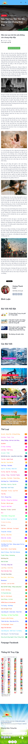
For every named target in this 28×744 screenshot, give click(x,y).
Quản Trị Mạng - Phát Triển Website (14, 552)
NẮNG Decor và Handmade (14, 602)
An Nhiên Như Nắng (14, 541)
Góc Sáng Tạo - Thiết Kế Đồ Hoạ (14, 481)
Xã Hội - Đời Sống (14, 590)
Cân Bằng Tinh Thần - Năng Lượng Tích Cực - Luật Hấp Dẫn (14, 545)
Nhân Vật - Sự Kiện (14, 538)
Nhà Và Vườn (14, 561)
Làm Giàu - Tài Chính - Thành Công (14, 478)
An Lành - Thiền (14, 453)
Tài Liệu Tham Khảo (14, 574)
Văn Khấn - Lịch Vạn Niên (14, 583)
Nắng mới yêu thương (20, 721)
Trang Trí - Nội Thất (14, 506)
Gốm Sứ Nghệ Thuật (14, 609)
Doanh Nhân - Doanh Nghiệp (14, 549)
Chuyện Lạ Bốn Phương (14, 618)
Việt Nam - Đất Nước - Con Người (14, 528)
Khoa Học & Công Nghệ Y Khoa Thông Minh (14, 637)
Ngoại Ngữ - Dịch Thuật (14, 487)
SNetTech (24, 723)
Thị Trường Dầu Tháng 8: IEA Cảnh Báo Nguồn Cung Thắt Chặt (12, 381)
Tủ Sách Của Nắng (14, 522)
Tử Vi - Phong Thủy (14, 497)
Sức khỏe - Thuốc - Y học (9, 358)
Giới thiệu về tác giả (18, 291)
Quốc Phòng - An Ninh (14, 599)
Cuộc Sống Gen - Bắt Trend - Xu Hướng (14, 631)
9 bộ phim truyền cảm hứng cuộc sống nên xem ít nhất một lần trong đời (17, 321)
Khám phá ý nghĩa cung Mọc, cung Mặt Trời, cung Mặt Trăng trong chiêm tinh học (17, 328)
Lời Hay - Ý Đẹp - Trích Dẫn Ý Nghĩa (14, 475)
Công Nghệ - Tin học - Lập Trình (14, 491)
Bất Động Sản (14, 558)
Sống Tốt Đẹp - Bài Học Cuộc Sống (14, 440)
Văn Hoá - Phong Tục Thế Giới (14, 519)
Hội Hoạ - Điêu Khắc (14, 535)
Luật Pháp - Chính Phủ (14, 568)
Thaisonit (20, 723)
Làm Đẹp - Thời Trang (14, 450)
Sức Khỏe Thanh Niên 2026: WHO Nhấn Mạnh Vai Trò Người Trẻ (14, 401)
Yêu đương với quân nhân (16, 334)
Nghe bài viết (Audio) (14, 48)
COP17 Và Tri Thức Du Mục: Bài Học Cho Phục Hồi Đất (13, 422)
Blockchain (14, 580)
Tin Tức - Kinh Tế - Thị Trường (10, 375)
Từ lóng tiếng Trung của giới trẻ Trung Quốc (17, 314)
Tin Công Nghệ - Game (14, 624)
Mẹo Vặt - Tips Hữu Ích (14, 462)
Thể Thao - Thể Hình (14, 465)
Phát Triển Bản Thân (14, 571)
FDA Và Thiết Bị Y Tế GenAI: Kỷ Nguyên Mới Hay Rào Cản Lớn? (13, 362)
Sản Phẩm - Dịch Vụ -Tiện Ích (14, 484)
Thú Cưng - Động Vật (14, 565)
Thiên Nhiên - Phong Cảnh (14, 516)
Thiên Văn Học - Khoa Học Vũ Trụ (14, 621)
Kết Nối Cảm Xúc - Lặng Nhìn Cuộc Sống (14, 456)
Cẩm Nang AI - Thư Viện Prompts (14, 634)
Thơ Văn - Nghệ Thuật (14, 459)
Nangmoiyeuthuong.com (6, 722)
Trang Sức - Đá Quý (14, 531)
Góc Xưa (14, 525)
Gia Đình (14, 443)
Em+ (14, 513)
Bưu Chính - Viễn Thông (14, 577)
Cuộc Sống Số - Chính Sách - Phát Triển (14, 612)
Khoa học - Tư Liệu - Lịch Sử (14, 509)
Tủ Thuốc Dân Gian (14, 593)
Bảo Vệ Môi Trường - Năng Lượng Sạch (11, 417)
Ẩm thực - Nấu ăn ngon (14, 503)
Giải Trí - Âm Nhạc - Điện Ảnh (14, 469)
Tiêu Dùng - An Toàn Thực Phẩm (14, 615)
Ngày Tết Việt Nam (14, 627)
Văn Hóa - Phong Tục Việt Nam (14, 500)
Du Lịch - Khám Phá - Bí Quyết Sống (14, 434)
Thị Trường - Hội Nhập (14, 605)
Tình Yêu (4, 15)
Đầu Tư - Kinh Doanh (14, 596)
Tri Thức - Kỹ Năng (14, 447)
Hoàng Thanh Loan (18, 287)
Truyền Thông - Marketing (14, 555)
